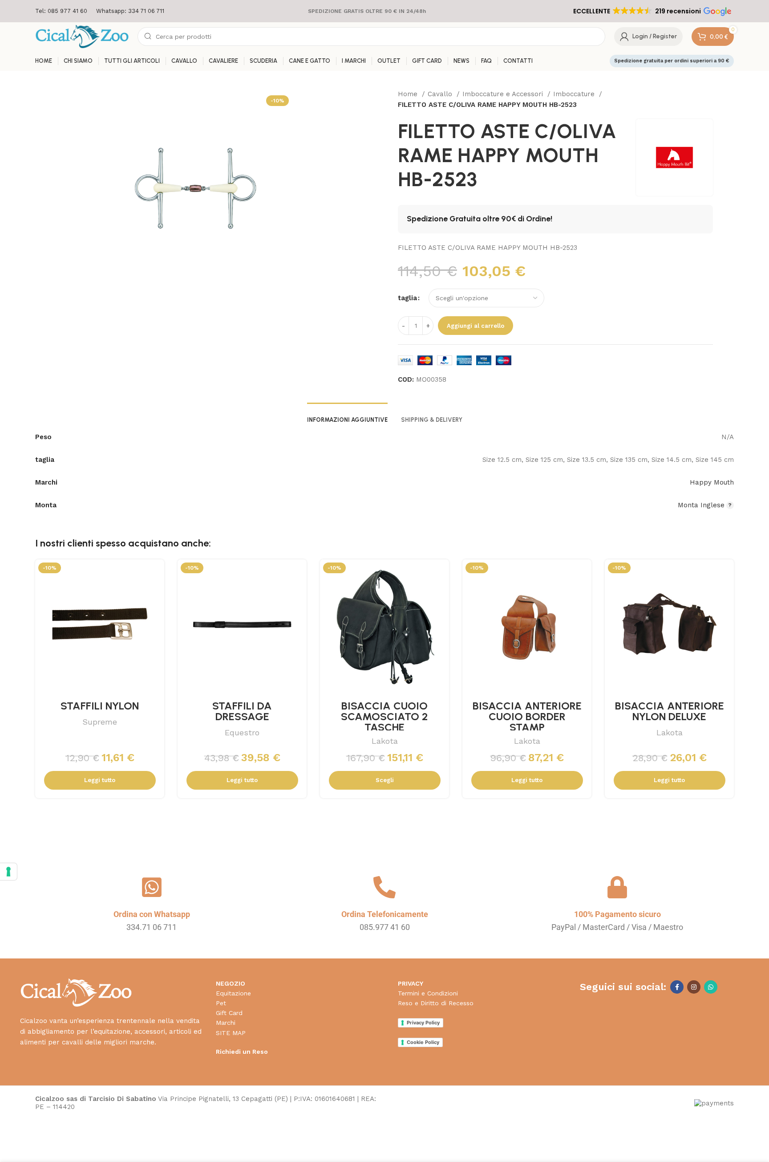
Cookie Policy (423, 1042)
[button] (651, 11)
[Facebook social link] (677, 987)
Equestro (242, 732)
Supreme (99, 721)
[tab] (347, 415)
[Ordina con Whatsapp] (152, 887)
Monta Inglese (701, 505)
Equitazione (233, 993)
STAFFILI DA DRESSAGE (242, 711)
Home (409, 94)
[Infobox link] (61, 11)
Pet (221, 1003)
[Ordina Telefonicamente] (384, 887)
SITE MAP (231, 1032)
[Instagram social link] (693, 987)
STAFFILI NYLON (100, 705)
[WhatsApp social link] (710, 987)
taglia (407, 298)
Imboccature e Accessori (503, 94)
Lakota (385, 741)
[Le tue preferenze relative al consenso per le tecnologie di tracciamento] (8, 871)
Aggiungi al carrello (475, 325)
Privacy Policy (423, 1022)
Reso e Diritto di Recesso (436, 1003)
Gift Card (229, 1012)
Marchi (225, 1022)
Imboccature (575, 94)
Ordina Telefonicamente (384, 914)
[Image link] (76, 992)
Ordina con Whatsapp (151, 914)
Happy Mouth (712, 482)
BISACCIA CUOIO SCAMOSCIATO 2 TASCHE (384, 716)
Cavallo (441, 94)
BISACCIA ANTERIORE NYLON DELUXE (669, 711)
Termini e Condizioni (428, 993)
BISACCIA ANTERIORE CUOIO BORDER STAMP (527, 716)
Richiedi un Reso (242, 1051)
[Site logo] (82, 36)
